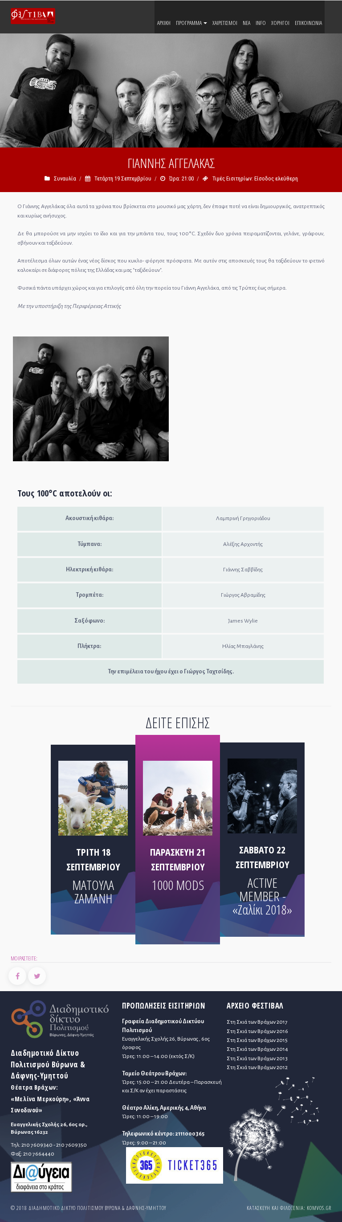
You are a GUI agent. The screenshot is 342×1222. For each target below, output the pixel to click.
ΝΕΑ (246, 23)
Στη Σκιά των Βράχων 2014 (257, 1049)
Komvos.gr (319, 1207)
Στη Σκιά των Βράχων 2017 (257, 1022)
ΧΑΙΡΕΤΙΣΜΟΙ (224, 23)
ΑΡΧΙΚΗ (164, 23)
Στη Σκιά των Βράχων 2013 (257, 1058)
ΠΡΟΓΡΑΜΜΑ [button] (189, 23)
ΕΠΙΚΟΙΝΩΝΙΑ (308, 23)
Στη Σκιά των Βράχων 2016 (257, 1031)
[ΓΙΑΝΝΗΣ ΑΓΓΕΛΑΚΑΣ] (91, 401)
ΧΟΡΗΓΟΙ (280, 23)
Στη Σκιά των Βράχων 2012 (257, 1067)
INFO (261, 23)
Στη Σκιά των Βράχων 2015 (257, 1040)
